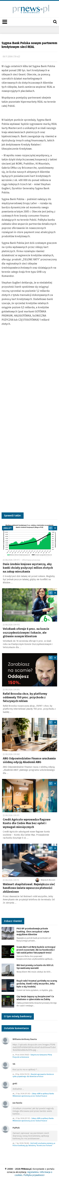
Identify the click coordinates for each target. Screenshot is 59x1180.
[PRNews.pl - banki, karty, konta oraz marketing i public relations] (29, 8)
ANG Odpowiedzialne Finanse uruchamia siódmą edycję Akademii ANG (29, 760)
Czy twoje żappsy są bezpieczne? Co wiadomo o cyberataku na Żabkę (35, 998)
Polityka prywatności (33, 1175)
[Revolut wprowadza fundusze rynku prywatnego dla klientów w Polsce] (5, 1065)
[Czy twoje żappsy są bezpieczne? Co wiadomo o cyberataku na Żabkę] (8, 1000)
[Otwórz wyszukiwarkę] (55, 22)
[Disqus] (29, 380)
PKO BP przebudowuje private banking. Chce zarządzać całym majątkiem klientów (33, 931)
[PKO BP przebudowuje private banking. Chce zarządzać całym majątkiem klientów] (8, 933)
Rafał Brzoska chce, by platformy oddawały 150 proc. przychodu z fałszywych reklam (25, 697)
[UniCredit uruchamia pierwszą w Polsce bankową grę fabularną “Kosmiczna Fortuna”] (5, 1129)
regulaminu (33, 1172)
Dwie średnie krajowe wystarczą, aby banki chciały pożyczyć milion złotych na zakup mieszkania (28, 567)
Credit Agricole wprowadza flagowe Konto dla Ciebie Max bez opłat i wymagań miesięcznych (27, 823)
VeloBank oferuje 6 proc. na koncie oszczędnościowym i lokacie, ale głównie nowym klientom (26, 632)
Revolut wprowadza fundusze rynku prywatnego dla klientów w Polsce (33, 1075)
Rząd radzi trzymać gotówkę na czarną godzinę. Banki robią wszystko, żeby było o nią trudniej (37, 983)
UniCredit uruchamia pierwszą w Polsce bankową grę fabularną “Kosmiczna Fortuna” (34, 1144)
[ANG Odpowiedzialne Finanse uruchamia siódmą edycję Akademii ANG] (29, 734)
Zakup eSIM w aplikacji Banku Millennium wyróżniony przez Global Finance (33, 1095)
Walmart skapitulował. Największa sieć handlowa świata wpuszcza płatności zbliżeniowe (29, 888)
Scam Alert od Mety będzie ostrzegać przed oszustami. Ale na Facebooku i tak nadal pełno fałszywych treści (36, 950)
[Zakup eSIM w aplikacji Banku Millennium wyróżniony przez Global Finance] (5, 1084)
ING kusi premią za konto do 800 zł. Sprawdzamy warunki (35, 966)
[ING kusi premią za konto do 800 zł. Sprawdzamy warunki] (8, 969)
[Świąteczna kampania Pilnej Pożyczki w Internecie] (5, 1040)
